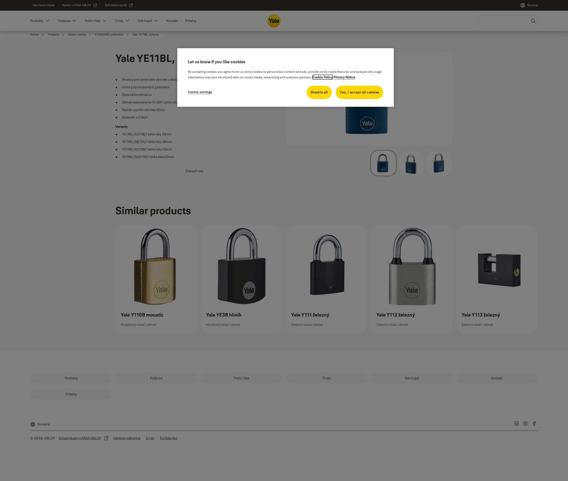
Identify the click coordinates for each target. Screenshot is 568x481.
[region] (285, 77)
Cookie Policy (323, 77)
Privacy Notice (344, 77)
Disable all (319, 92)
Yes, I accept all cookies (359, 92)
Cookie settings (200, 92)
